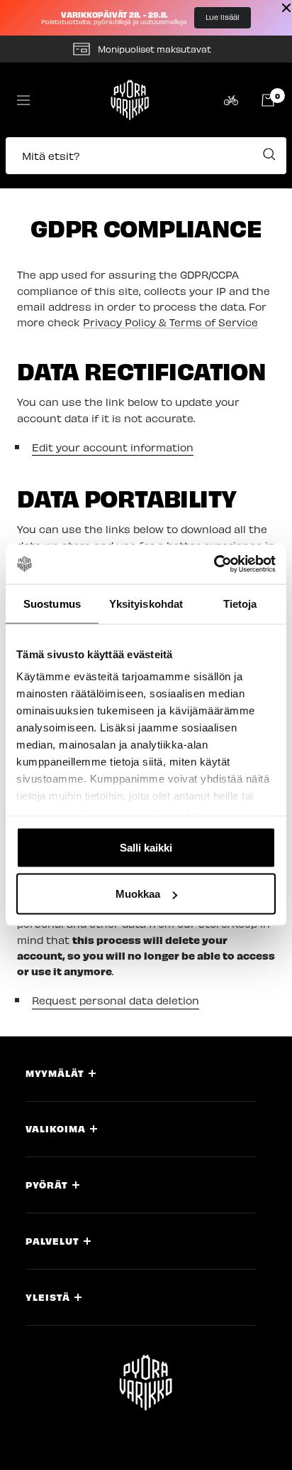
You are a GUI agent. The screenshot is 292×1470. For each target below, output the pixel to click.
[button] (146, 162)
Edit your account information (112, 447)
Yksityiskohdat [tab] (146, 603)
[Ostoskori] (268, 100)
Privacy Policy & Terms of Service (170, 322)
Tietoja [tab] (240, 603)
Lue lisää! (223, 17)
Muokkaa (138, 894)
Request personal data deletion (115, 1000)
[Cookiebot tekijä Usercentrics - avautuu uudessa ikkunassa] (214, 564)
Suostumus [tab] (52, 603)
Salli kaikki (146, 847)
